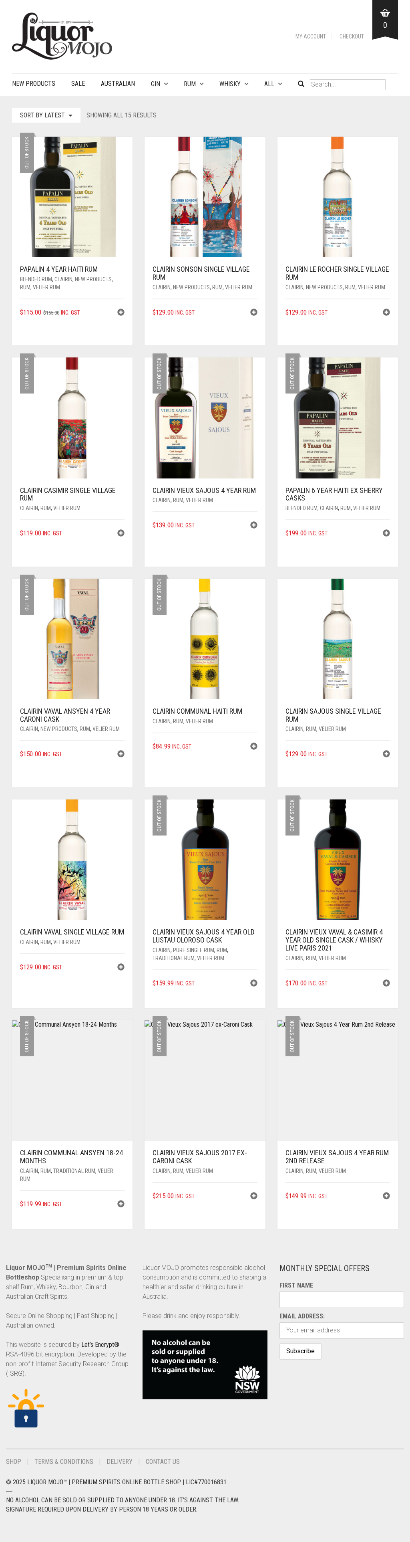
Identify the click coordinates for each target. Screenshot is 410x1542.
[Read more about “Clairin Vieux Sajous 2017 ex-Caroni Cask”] (253, 1197)
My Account (310, 36)
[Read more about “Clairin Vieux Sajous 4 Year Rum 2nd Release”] (386, 1197)
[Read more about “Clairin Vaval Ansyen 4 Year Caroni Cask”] (121, 755)
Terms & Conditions (63, 1461)
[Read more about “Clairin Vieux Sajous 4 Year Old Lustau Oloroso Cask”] (253, 984)
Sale (78, 83)
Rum (190, 84)
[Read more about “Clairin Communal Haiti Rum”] (253, 747)
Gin (155, 84)
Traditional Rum (174, 958)
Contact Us (163, 1461)
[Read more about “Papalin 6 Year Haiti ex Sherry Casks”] (386, 534)
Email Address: (302, 1316)
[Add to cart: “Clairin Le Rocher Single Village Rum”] (386, 313)
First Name (296, 1285)
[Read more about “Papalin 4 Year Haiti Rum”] (121, 313)
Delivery (120, 1461)
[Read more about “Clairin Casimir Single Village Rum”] (121, 534)
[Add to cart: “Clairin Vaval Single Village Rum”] (121, 968)
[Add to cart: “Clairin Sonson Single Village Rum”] (253, 313)
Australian (118, 83)
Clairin (63, 279)
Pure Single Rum (193, 950)
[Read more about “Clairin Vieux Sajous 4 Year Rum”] (253, 526)
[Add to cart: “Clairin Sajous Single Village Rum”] (386, 755)
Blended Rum (36, 279)
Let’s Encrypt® (100, 1344)
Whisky (230, 84)
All (269, 84)
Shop (13, 1461)
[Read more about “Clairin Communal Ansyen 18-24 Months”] (121, 1205)
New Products (33, 83)
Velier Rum (46, 287)
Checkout (352, 36)
